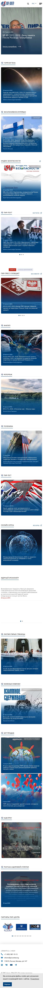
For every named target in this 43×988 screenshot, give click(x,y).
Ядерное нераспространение (32, 279)
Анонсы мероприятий (25, 269)
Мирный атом (35, 166)
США (39, 68)
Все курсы (36, 525)
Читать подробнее (10, 51)
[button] (19, 254)
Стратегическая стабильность (31, 689)
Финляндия (37, 117)
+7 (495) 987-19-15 (11, 954)
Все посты (36, 213)
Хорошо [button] (7, 984)
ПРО (39, 432)
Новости (12, 269)
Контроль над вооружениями (31, 218)
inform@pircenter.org (11, 958)
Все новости (35, 274)
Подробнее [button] (34, 979)
